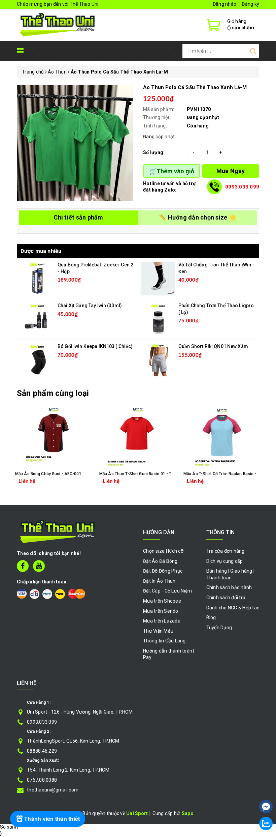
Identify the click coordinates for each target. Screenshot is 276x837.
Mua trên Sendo (160, 611)
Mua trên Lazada (161, 621)
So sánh (9, 827)
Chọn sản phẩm (72, 486)
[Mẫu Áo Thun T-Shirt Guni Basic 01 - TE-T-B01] (138, 437)
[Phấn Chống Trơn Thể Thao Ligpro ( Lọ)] (158, 319)
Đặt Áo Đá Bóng (160, 561)
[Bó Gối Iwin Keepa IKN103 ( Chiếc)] (37, 360)
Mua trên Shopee (162, 601)
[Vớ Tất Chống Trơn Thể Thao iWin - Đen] (158, 278)
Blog (211, 617)
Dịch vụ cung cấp (224, 561)
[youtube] (39, 566)
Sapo (188, 813)
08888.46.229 (42, 751)
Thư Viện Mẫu (158, 631)
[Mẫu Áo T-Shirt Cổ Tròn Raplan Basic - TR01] (222, 437)
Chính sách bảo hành (229, 587)
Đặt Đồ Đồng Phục (162, 571)
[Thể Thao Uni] (58, 24)
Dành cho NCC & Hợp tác (233, 607)
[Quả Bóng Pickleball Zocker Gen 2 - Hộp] (37, 278)
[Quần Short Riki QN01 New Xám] (158, 360)
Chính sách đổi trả (226, 597)
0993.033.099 (242, 187)
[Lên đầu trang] (266, 786)
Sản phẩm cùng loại (53, 393)
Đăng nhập (224, 4)
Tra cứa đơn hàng (225, 551)
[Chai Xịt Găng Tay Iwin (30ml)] (37, 319)
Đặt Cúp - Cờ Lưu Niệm (167, 591)
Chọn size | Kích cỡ (163, 551)
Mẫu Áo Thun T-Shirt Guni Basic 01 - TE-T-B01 (142, 473)
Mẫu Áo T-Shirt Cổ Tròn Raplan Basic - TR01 (225, 473)
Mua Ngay (230, 170)
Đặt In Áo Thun (159, 581)
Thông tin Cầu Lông (164, 640)
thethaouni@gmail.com (52, 789)
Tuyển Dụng (219, 627)
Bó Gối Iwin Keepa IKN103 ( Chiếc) (95, 346)
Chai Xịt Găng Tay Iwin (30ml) (90, 305)
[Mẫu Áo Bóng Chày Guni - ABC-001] (54, 437)
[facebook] (23, 566)
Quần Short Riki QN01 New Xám (213, 346)
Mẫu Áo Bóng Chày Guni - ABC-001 (48, 473)
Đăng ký (250, 4)
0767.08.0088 (42, 780)
